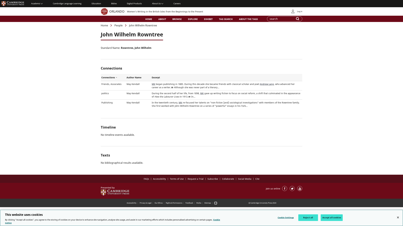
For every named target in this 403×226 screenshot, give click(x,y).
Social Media (244, 178)
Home (148, 19)
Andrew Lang (267, 84)
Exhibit (208, 19)
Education (96, 3)
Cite (257, 178)
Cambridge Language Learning (67, 3)
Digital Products (134, 3)
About (162, 19)
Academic (35, 3)
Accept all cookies (331, 217)
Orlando (117, 11)
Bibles (114, 3)
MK (153, 84)
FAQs (146, 178)
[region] (201, 218)
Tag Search (226, 19)
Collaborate (228, 178)
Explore (193, 19)
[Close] (397, 217)
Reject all (308, 217)
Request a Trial (196, 178)
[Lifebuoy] (215, 203)
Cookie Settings (286, 217)
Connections (113, 77)
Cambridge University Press (13, 3)
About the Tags (248, 19)
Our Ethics (159, 203)
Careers (177, 3)
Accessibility (159, 178)
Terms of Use (177, 178)
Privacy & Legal (145, 203)
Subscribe (212, 178)
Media (198, 203)
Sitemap (207, 203)
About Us (156, 3)
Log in (299, 11)
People (118, 25)
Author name (134, 77)
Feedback (189, 203)
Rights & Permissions (174, 203)
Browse (177, 19)
